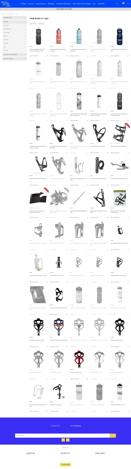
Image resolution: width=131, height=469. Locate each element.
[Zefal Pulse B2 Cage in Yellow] (120, 359)
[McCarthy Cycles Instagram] (67, 440)
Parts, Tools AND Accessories (82, 3)
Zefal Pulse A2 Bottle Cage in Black (37, 340)
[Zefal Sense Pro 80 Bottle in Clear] (120, 392)
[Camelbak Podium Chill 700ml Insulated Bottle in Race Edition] (79, 101)
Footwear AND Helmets (63, 3)
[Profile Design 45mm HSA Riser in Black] (120, 165)
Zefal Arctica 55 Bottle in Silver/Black (78, 307)
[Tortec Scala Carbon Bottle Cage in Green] (59, 295)
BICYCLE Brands (40, 3)
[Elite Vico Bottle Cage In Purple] (59, 165)
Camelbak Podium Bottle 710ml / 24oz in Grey (78, 82)
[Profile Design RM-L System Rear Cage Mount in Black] (59, 198)
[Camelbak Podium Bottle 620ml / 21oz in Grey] (59, 68)
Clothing (23, 3)
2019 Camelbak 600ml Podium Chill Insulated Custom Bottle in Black (37, 50)
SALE (94, 3)
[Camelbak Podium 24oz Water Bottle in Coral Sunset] (59, 36)
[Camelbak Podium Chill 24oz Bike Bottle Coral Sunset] (99, 68)
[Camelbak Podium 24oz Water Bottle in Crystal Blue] (79, 36)
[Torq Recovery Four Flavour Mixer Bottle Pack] (38, 295)
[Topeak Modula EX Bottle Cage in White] (38, 262)
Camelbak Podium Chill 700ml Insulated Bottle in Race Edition (78, 114)
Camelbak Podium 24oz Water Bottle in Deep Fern (98, 50)
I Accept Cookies (65, 464)
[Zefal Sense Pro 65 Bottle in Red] (99, 392)
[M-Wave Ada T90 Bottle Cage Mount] (99, 165)
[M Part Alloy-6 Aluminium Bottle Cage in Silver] (79, 165)
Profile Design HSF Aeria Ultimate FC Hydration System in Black (37, 211)
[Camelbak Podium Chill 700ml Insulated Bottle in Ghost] (59, 101)
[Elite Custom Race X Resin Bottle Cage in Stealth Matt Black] (79, 133)
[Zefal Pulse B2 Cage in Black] (120, 327)
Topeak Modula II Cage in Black (56, 275)
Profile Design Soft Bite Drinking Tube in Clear (78, 211)
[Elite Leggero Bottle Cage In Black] (99, 133)
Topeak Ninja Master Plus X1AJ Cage (118, 275)
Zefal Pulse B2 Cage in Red (75, 372)
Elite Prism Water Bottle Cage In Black (119, 146)
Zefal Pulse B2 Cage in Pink (55, 372)
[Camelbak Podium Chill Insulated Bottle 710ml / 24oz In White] (38, 133)
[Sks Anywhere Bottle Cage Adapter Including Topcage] (120, 198)
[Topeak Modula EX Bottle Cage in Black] (120, 230)
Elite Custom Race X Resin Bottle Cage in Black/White (58, 147)
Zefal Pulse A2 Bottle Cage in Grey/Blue (98, 340)
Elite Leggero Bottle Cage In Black (97, 146)
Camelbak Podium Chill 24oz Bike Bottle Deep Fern (38, 114)
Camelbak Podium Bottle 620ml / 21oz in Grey (58, 82)
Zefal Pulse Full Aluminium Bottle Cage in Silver (38, 405)
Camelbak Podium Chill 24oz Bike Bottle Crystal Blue (119, 82)
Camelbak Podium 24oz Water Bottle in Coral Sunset (58, 50)
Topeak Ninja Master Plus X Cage (77, 275)
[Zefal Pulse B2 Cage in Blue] (38, 359)
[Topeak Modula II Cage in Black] (59, 262)
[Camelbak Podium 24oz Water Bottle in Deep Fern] (99, 36)
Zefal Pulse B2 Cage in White (96, 372)
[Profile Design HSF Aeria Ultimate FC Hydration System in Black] (38, 198)
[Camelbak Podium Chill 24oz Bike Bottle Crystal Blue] (120, 68)
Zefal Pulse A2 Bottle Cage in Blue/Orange (58, 340)
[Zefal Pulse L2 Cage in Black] (59, 392)
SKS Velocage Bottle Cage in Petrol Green (78, 243)
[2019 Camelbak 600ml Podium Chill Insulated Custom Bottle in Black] (38, 36)
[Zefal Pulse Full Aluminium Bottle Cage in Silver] (38, 392)
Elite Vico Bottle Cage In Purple (56, 178)
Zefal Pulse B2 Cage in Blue (35, 372)
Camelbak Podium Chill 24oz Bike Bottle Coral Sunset (99, 82)
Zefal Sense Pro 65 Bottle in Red (97, 404)
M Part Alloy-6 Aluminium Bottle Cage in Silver (78, 179)
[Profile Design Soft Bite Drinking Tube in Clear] (79, 198)
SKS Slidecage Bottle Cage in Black (57, 243)
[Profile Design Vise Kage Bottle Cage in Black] (99, 198)
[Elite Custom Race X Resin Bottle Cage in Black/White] (59, 133)
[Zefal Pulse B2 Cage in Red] (79, 359)
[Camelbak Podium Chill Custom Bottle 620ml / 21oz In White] (99, 101)
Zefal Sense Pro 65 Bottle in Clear (77, 404)
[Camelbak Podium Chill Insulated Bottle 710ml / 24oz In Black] (120, 101)
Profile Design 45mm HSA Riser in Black (119, 178)
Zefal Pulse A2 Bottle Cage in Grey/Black (78, 340)
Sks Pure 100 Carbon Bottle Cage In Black (38, 243)
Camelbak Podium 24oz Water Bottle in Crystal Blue (78, 50)
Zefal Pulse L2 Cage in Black (56, 404)
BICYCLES (31, 3)
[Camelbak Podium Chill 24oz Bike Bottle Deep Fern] (38, 101)
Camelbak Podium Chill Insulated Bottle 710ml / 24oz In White (38, 147)
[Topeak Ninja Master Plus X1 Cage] (99, 262)
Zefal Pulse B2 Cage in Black (117, 340)
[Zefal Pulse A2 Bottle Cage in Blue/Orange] (59, 327)
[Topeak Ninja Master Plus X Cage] (79, 262)
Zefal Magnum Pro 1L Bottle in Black (98, 307)
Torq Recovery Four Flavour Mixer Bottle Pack (38, 308)
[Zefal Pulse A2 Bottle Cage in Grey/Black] (79, 327)
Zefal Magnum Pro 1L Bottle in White (118, 307)
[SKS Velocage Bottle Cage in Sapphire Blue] (99, 230)
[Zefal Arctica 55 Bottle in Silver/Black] (79, 295)
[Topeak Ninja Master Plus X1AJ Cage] (120, 262)
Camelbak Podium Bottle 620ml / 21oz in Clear (38, 82)
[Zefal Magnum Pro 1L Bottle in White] (120, 295)
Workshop (101, 3)
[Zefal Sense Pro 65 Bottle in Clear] (79, 392)
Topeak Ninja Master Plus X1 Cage (97, 275)
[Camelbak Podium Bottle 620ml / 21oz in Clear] (38, 68)
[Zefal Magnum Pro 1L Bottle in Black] (99, 295)
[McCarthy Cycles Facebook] (63, 440)
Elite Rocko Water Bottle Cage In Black (38, 178)
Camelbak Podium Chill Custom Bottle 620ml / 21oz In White (98, 114)
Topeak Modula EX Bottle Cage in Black (119, 243)
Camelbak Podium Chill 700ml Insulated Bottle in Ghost (58, 114)
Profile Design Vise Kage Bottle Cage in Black (98, 211)
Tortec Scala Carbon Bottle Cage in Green (58, 307)
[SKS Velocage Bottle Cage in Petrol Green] (79, 230)
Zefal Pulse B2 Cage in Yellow (117, 372)
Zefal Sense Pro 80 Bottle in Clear (118, 404)
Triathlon (51, 3)
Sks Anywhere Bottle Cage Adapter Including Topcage (118, 211)
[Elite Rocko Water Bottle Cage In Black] (38, 165)
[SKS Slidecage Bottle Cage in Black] (59, 230)
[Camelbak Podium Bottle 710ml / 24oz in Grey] (79, 68)
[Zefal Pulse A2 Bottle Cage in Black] (38, 327)
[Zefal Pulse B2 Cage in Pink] (59, 359)
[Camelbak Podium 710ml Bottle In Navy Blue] (120, 36)
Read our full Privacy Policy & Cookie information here (65, 461)
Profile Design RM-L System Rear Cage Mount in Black (58, 211)
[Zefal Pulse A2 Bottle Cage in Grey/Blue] (99, 327)
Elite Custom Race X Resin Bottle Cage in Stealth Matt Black (78, 147)
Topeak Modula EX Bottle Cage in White (38, 275)
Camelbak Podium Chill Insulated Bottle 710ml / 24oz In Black (119, 114)
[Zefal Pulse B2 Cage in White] (99, 359)
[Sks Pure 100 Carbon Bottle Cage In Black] (38, 230)
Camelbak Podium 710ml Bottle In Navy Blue (119, 50)
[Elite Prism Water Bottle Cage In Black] (120, 133)
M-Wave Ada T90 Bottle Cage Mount (98, 178)
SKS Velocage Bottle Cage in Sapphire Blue (98, 244)
